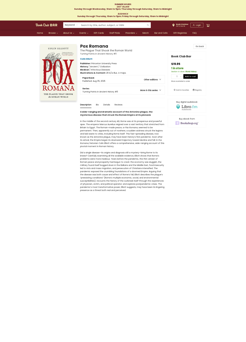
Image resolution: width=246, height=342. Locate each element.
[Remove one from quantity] (173, 76)
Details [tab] (106, 104)
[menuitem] (40, 33)
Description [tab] (85, 104)
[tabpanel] (122, 155)
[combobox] (71, 25)
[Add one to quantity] (181, 76)
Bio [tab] (97, 104)
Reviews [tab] (118, 104)
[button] (180, 25)
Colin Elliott (86, 58)
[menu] (123, 33)
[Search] (148, 25)
